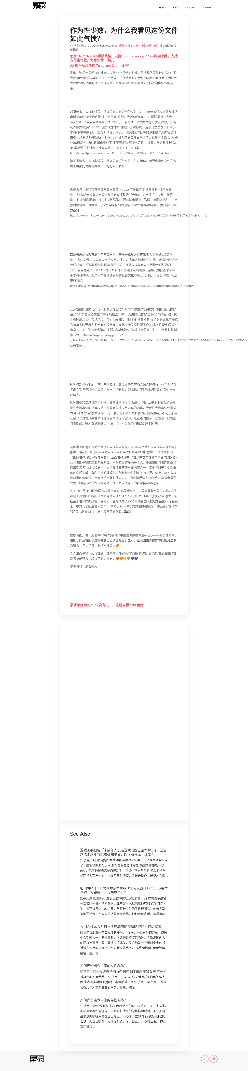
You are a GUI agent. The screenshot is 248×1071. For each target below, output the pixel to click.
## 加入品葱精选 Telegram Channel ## (99, 65)
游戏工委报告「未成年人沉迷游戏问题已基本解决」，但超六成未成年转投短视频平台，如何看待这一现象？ (123, 852)
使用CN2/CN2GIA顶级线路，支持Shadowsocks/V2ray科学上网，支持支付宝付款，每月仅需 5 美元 (124, 58)
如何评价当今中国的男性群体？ (103, 1000)
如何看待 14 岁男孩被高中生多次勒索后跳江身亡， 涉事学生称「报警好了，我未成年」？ (124, 890)
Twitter (207, 7)
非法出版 (147, 45)
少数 (121, 45)
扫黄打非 (157, 45)
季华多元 (79, 45)
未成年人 (130, 45)
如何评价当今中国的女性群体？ (103, 966)
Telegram (190, 7)
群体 (138, 45)
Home (162, 7)
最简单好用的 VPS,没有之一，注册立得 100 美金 (107, 605)
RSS (175, 7)
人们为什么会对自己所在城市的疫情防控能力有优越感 (120, 926)
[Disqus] (124, 679)
